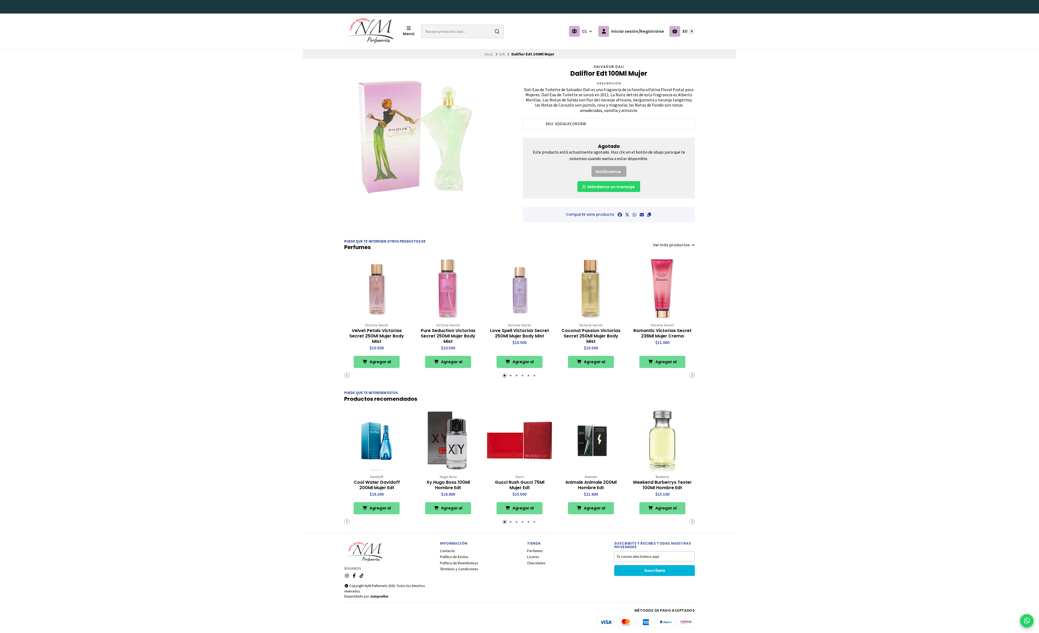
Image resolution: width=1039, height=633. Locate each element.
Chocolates (536, 563)
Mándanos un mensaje (611, 187)
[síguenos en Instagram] (347, 575)
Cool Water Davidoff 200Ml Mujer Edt (377, 485)
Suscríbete (654, 570)
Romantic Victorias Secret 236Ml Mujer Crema (662, 333)
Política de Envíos (454, 557)
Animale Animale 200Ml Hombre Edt (591, 485)
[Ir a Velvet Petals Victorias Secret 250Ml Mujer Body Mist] (376, 288)
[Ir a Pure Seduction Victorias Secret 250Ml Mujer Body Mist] (448, 288)
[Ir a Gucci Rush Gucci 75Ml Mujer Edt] (519, 440)
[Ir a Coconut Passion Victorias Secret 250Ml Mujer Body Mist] (590, 288)
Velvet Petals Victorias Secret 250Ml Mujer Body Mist (376, 336)
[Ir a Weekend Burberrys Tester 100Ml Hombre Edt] (662, 440)
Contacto (447, 551)
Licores (533, 557)
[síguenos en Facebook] (354, 575)
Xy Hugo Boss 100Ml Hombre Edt (448, 485)
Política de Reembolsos (459, 563)
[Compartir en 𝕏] (627, 215)
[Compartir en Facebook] (620, 215)
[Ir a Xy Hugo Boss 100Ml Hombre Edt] (448, 440)
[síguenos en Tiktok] (361, 575)
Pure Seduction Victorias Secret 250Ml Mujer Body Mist (448, 336)
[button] (649, 215)
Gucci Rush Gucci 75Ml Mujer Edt (519, 485)
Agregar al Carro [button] (380, 363)
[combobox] (462, 31)
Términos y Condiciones (459, 569)
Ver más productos (672, 245)
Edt (502, 54)
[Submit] (497, 31)
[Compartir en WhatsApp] (634, 215)
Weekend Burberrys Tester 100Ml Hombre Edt (662, 485)
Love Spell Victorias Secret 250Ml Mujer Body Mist (519, 333)
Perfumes (535, 551)
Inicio (489, 54)
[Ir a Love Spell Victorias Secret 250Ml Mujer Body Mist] (519, 288)
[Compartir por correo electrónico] (642, 215)
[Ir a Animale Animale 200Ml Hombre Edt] (590, 440)
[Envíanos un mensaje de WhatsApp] (1027, 621)
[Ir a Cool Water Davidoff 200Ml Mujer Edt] (376, 440)
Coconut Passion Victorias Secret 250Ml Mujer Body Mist (590, 336)
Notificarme (608, 171)
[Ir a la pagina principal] (370, 31)
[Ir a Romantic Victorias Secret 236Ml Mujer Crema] (662, 288)
